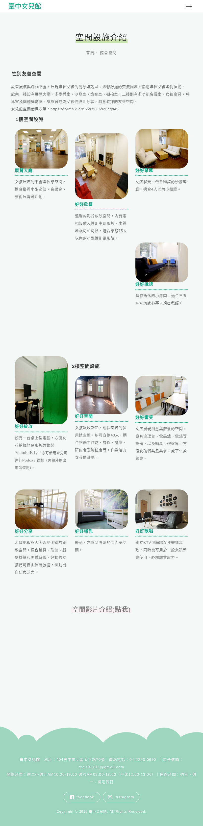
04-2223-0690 (143, 759)
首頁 (90, 53)
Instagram (124, 797)
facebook (85, 797)
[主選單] (188, 6)
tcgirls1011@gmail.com (102, 767)
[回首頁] (25, 6)
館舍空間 (108, 53)
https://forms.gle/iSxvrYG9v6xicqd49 (85, 109)
